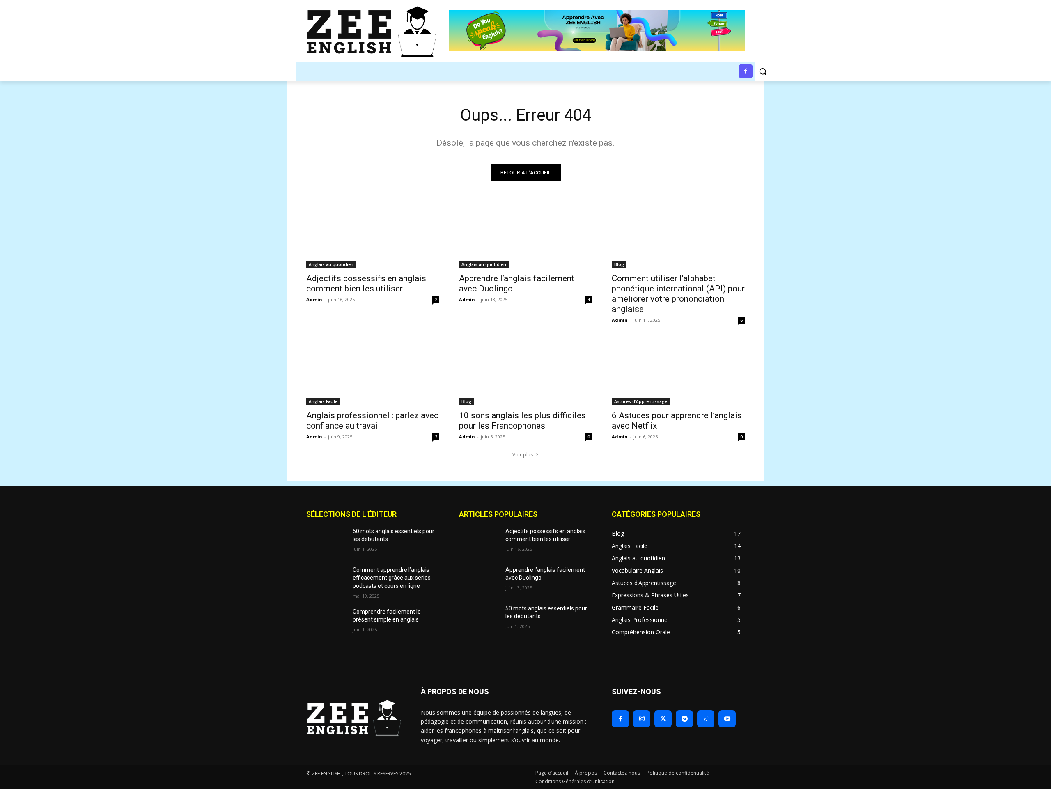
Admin (314, 299)
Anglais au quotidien (331, 264)
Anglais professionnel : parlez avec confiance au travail (372, 421)
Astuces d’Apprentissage (640, 401)
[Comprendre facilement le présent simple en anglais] (326, 622)
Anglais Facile (323, 401)
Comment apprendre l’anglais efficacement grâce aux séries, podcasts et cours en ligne (392, 578)
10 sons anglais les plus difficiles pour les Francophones (522, 421)
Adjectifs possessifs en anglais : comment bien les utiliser (368, 283)
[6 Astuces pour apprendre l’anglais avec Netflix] (678, 372)
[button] (763, 71)
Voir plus (522, 454)
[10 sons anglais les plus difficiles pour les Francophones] (525, 372)
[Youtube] (727, 718)
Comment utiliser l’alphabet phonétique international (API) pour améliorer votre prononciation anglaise (678, 293)
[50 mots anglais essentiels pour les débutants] (326, 541)
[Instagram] (641, 718)
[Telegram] (684, 718)
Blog (619, 264)
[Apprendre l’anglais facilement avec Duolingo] (525, 235)
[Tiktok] (705, 718)
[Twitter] (663, 718)
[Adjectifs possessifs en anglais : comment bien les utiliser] (372, 235)
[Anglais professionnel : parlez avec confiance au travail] (372, 372)
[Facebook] (620, 718)
